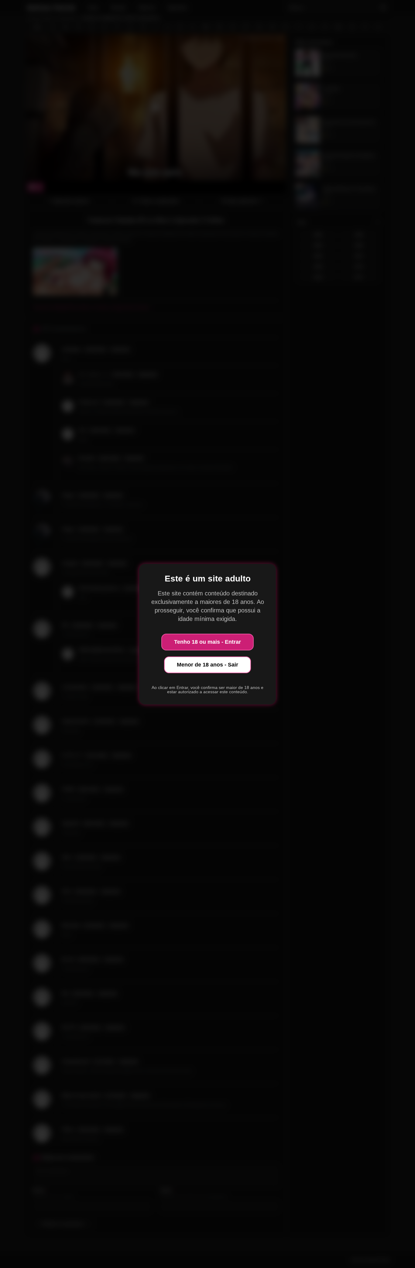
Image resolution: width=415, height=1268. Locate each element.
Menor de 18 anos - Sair (207, 665)
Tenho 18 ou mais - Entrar (207, 642)
